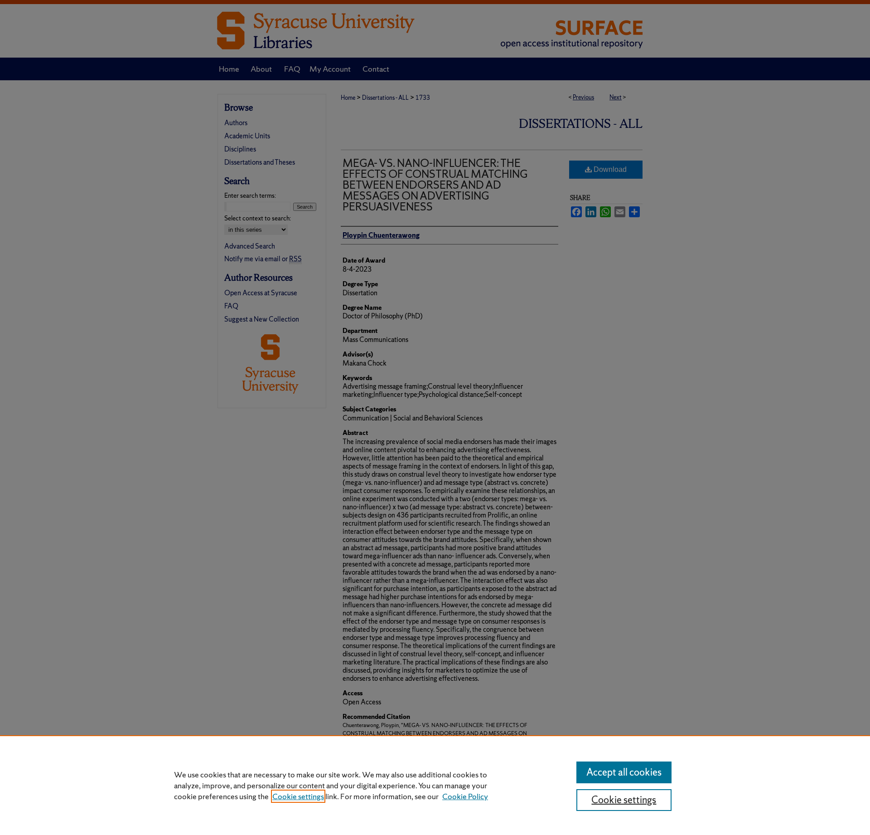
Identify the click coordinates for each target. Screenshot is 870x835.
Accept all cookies (624, 772)
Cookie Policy (465, 796)
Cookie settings (298, 796)
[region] (435, 785)
